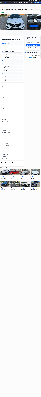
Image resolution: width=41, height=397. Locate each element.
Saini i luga (31, 2)
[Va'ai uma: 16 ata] (13, 22)
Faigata (15, 2)
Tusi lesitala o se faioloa (37, 0)
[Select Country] (25, 2)
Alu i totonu (28, 2)
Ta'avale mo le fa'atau (7, 9)
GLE (22, 9)
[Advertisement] (20, 6)
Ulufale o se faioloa (31, 0)
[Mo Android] (21, 2)
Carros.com (1, 9)
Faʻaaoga (12, 9)
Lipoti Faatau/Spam (20, 37)
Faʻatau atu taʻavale (37, 2)
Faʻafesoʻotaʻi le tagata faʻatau (33, 45)
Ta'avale (19, 2)
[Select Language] (23, 2)
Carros (13, 2)
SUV (15, 9)
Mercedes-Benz (19, 9)
